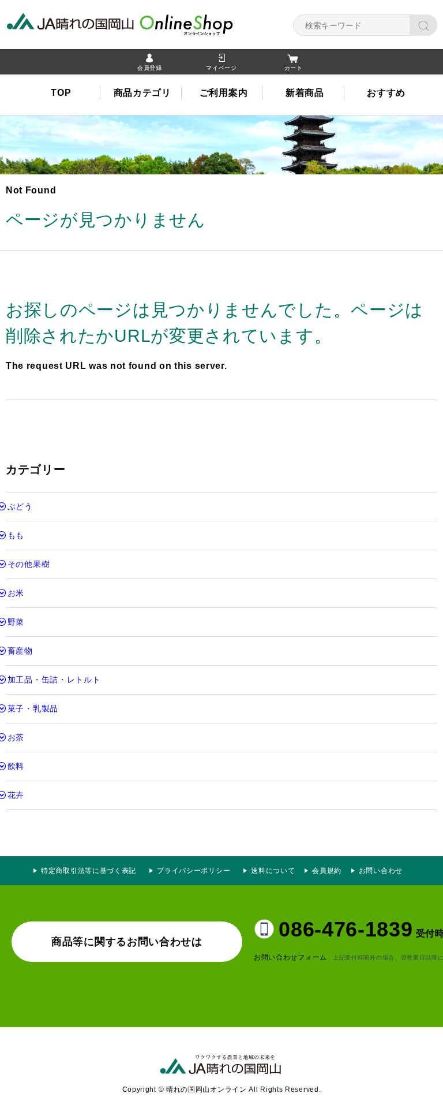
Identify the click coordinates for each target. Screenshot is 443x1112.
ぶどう (20, 506)
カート (293, 68)
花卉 (15, 795)
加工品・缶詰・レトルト (54, 679)
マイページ (221, 68)
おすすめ (386, 93)
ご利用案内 (224, 93)
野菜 (15, 621)
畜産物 (20, 650)
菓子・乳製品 (32, 708)
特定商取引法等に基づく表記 (88, 871)
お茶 (15, 737)
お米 (15, 593)
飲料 (15, 766)
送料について (273, 871)
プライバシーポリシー (197, 871)
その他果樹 (28, 564)
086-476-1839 (345, 929)
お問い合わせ (381, 871)
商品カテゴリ (142, 93)
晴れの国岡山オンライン (141, 23)
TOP (61, 93)
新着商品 (305, 93)
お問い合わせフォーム (290, 957)
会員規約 (326, 871)
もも (15, 535)
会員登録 (149, 68)
